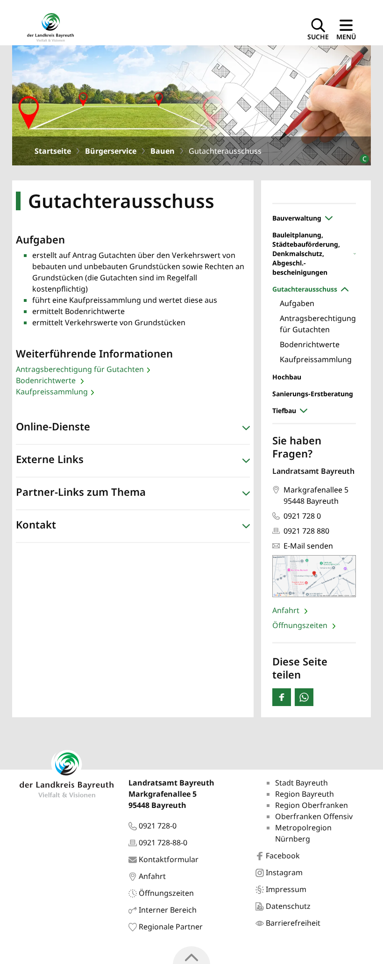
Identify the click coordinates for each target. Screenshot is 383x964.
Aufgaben (297, 303)
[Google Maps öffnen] (314, 576)
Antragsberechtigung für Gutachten (80, 369)
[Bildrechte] (360, 154)
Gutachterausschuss (304, 289)
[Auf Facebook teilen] (281, 697)
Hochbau (286, 376)
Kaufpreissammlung (52, 391)
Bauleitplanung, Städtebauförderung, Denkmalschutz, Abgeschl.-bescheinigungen (306, 253)
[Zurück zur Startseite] (50, 26)
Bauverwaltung (296, 218)
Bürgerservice (110, 151)
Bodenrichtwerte (47, 380)
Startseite (53, 151)
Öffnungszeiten (300, 625)
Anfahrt (286, 610)
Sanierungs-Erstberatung (312, 393)
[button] (133, 428)
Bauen (162, 151)
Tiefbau (284, 410)
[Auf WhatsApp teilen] (304, 697)
